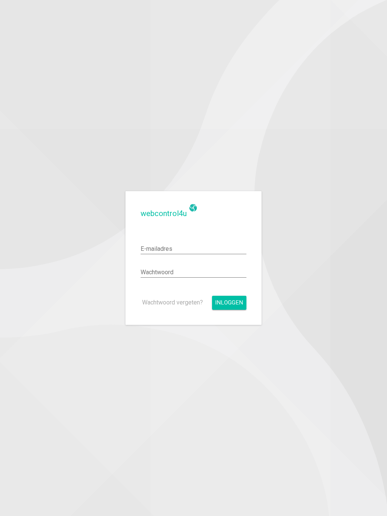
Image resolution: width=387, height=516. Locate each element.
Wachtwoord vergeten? (172, 302)
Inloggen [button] (229, 302)
